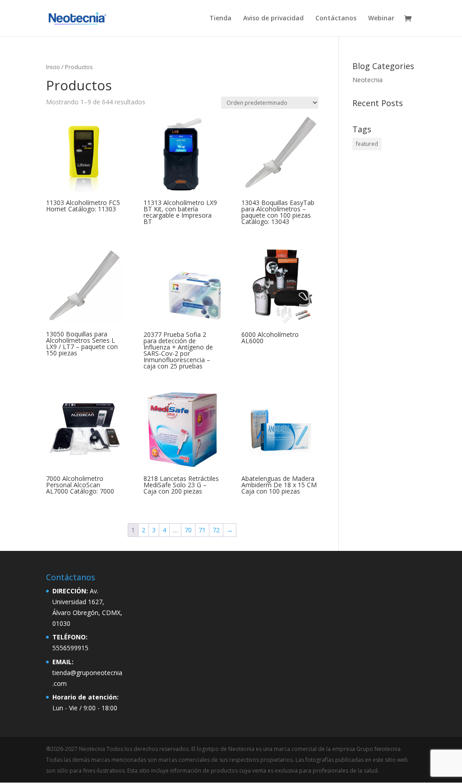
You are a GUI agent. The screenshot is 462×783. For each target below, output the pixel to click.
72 (216, 530)
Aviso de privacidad (273, 18)
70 (188, 530)
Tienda (220, 18)
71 (202, 530)
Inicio (53, 67)
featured (367, 144)
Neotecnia (367, 79)
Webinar (381, 18)
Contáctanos (335, 18)
